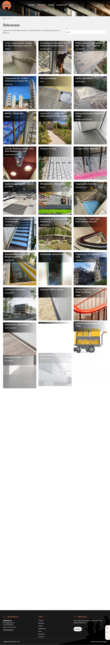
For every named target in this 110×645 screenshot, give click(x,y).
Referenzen (42, 5)
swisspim (104, 641)
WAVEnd (7, 116)
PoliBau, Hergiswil (82, 501)
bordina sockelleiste (10, 328)
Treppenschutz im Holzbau (86, 184)
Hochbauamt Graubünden (15, 289)
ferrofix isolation (80, 81)
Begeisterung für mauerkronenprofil (90, 465)
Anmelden (78, 629)
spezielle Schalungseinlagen (12, 154)
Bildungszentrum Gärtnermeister (53, 184)
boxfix (77, 504)
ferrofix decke (43, 469)
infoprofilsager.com (8, 630)
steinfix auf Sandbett (84, 78)
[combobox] (86, 32)
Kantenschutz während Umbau (52, 254)
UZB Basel (79, 360)
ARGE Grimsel (10, 395)
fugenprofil (43, 187)
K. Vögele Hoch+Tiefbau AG (86, 148)
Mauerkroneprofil (44, 225)
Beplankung (8, 504)
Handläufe (7, 49)
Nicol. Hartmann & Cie (14, 501)
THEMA (66, 28)
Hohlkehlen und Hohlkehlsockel (83, 119)
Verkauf (51, 5)
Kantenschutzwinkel (45, 49)
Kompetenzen (62, 5)
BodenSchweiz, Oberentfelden (17, 324)
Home (4, 18)
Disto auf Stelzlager (48, 78)
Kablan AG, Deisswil (83, 430)
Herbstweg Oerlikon (13, 360)
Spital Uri (44, 536)
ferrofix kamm (79, 401)
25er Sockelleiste (79, 49)
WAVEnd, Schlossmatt (14, 113)
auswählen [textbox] (68, 32)
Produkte (31, 5)
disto (42, 81)
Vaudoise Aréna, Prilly (49, 360)
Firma (71, 5)
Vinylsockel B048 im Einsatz (51, 289)
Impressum (41, 637)
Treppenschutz (8, 84)
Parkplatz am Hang (48, 148)
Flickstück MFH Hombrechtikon (53, 395)
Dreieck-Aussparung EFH (50, 501)
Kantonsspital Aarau (13, 536)
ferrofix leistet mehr (48, 465)
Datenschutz (41, 634)
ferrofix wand (79, 541)
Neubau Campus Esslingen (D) (17, 465)
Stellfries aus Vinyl (45, 363)
